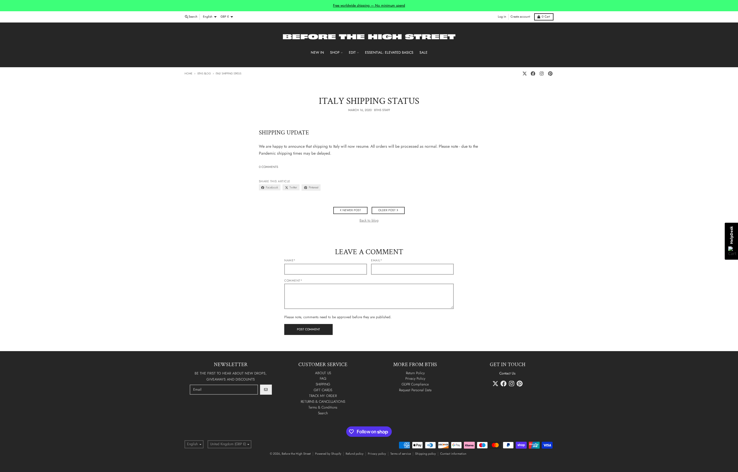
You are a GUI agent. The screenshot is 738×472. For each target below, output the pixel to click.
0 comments (268, 167)
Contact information (453, 454)
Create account (520, 16)
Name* (289, 261)
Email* (376, 261)
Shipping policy (425, 454)
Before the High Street (296, 454)
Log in (502, 16)
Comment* (293, 281)
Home (188, 74)
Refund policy (355, 454)
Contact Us (507, 373)
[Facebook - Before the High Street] (533, 73)
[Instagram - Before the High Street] (542, 73)
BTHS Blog (204, 74)
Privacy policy (377, 454)
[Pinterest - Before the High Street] (550, 73)
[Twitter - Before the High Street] (524, 73)
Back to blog (369, 220)
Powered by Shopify (328, 454)
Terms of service (400, 454)
